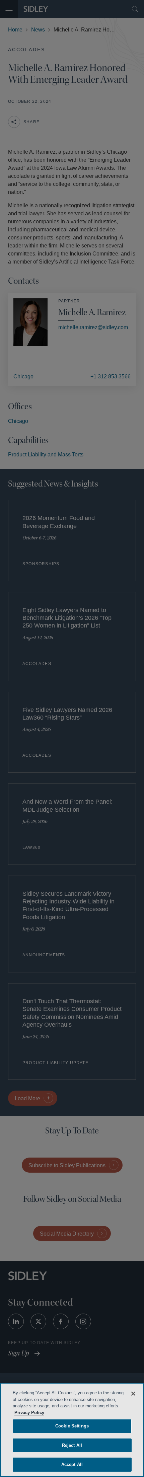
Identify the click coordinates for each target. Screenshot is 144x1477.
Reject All (72, 1445)
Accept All (72, 1464)
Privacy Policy (65, 1412)
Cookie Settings (72, 1426)
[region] (72, 1430)
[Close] (133, 1393)
